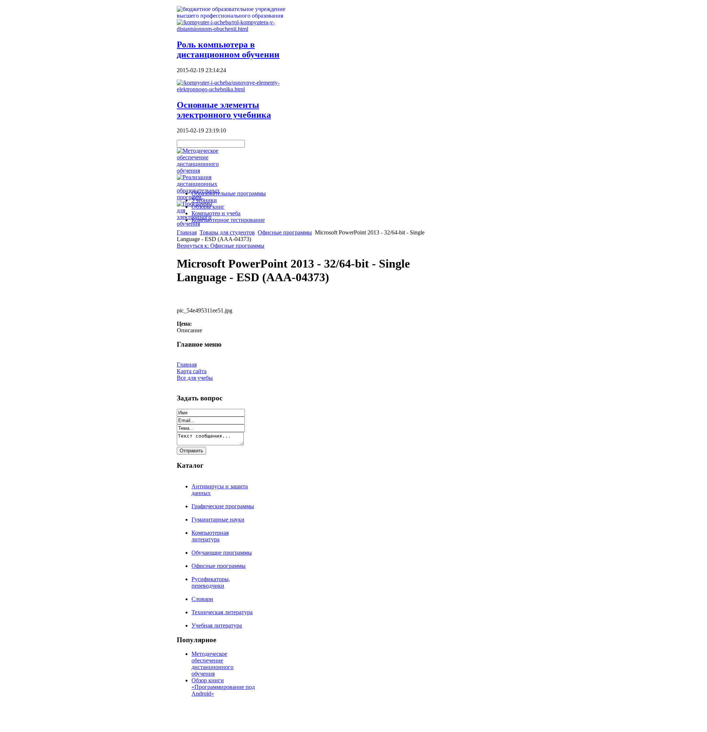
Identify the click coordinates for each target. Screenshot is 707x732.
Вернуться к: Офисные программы (220, 246)
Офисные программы (285, 232)
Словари (202, 599)
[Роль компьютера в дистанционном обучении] (236, 29)
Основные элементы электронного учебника (224, 110)
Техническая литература (222, 612)
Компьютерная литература (210, 536)
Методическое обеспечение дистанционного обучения (212, 664)
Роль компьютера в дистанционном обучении (228, 49)
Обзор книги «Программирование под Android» (223, 687)
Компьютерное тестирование (228, 220)
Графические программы (222, 506)
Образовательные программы (228, 193)
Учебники (204, 200)
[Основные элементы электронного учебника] (236, 89)
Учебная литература (216, 625)
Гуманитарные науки (218, 519)
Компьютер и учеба (215, 213)
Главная (187, 232)
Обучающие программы (221, 552)
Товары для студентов (227, 232)
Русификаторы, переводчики (210, 582)
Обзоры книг (208, 207)
